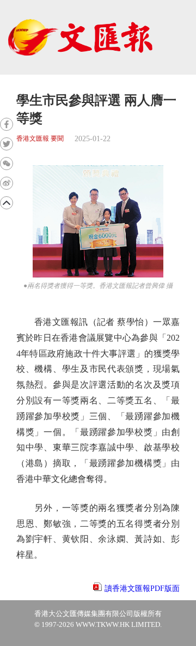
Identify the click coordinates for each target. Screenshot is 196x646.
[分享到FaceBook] (6, 124)
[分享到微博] (6, 183)
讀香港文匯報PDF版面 (142, 588)
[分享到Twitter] (6, 143)
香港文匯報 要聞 (40, 138)
